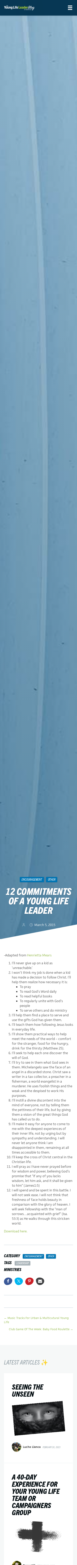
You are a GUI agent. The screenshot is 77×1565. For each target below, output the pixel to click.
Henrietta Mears (39, 955)
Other (51, 879)
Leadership (22, 1263)
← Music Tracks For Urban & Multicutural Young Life (36, 1320)
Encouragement (32, 879)
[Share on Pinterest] (29, 1281)
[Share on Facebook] (8, 1281)
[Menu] (70, 8)
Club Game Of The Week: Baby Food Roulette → (41, 1329)
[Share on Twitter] (19, 1281)
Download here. (15, 1231)
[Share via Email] (40, 1281)
